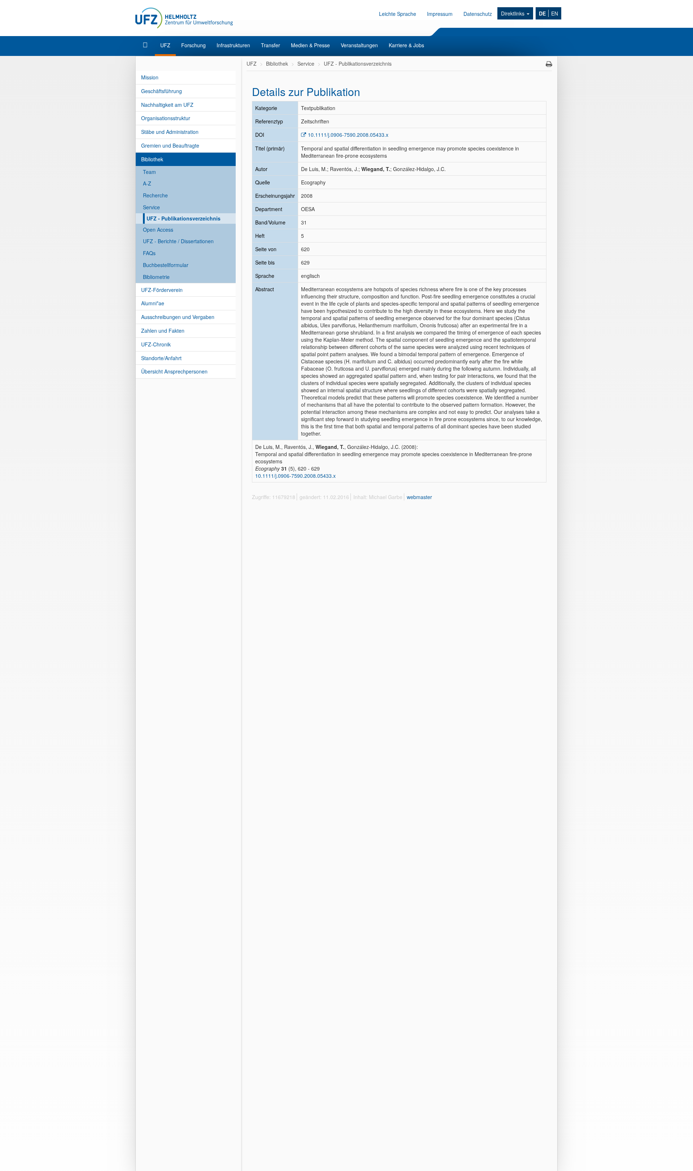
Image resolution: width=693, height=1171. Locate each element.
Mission (149, 77)
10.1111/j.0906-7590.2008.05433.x (348, 134)
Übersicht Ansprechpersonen (174, 371)
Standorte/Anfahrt (161, 358)
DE (542, 13)
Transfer (270, 45)
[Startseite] (146, 45)
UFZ (165, 45)
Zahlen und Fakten (162, 330)
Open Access (158, 229)
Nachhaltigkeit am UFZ (167, 104)
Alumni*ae (152, 303)
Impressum (440, 13)
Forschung (193, 45)
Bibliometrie (156, 276)
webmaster (419, 497)
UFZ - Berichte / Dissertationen (178, 241)
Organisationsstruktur (165, 118)
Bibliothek (152, 159)
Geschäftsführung (161, 91)
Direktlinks (513, 13)
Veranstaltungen (359, 45)
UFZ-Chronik (156, 344)
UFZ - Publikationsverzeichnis (184, 218)
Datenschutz (477, 13)
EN (554, 13)
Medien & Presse (310, 45)
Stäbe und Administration (170, 131)
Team (149, 171)
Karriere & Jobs (406, 45)
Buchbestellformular (165, 264)
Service (151, 207)
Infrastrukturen (233, 45)
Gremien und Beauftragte (170, 145)
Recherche (155, 195)
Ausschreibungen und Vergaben (177, 316)
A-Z (147, 183)
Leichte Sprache (397, 13)
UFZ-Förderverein (162, 289)
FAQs (149, 253)
